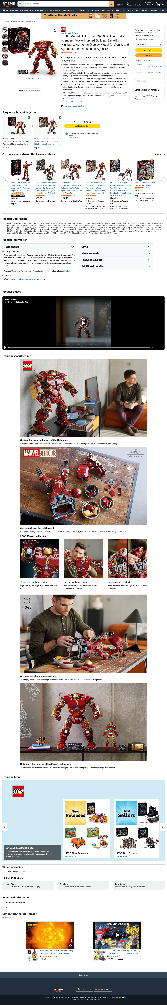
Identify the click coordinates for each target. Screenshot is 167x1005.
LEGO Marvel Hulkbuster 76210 (17, 302)
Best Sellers (55, 10)
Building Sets (30, 21)
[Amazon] (9, 4)
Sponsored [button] (6, 917)
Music (161, 10)
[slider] (79, 347)
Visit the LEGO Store (69, 33)
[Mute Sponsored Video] (71, 945)
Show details (73, 138)
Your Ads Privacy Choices (112, 997)
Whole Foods (93, 10)
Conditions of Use (50, 997)
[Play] (4, 347)
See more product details (73, 101)
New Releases (68, 10)
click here (67, 271)
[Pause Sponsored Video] (71, 940)
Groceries (81, 10)
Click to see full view (33, 78)
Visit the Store (70, 857)
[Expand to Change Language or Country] (91, 989)
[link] (30, 90)
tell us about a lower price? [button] (31, 279)
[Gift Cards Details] (132, 10)
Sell (136, 10)
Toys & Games (7, 21)
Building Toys (19, 21)
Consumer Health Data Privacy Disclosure (86, 997)
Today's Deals (107, 10)
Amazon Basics (41, 10)
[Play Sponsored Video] (117, 935)
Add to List (141, 81)
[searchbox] (66, 3)
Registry (153, 10)
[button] (5, 10)
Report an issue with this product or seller (81, 106)
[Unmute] (162, 347)
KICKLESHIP (152, 61)
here (6, 266)
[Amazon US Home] (59, 990)
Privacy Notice (64, 997)
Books (118, 10)
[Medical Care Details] (32, 10)
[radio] (5, 30)
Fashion (144, 10)
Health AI (14, 10)
